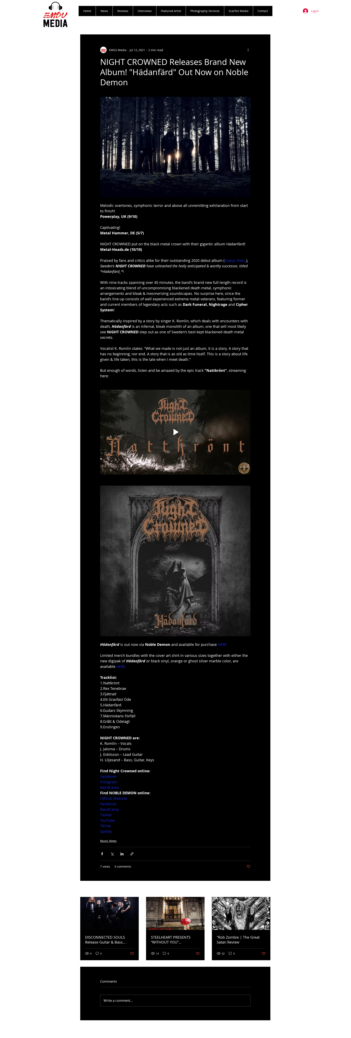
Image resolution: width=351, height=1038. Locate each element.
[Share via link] (132, 854)
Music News (108, 841)
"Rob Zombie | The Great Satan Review (238, 940)
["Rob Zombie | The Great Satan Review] (241, 913)
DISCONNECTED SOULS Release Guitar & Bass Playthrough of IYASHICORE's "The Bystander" (109, 940)
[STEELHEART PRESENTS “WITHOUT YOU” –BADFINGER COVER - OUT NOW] (175, 913)
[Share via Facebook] (102, 854)
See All (266, 889)
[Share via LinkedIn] (122, 854)
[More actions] (248, 49)
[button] (123, 11)
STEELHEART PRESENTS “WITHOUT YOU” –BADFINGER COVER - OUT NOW (173, 940)
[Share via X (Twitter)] (112, 854)
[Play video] (175, 432)
